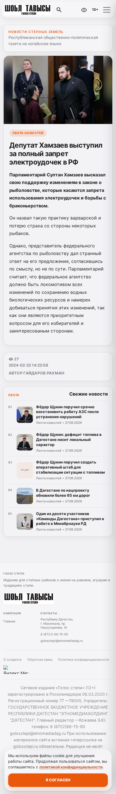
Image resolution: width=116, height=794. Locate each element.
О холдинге (12, 660)
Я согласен (58, 780)
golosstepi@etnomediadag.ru (62, 641)
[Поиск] (59, 10)
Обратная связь (39, 660)
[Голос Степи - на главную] (27, 10)
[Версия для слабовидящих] (84, 10)
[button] (106, 10)
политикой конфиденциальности (70, 767)
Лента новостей (28, 133)
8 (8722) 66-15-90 (54, 634)
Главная (9, 621)
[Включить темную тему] (71, 10)
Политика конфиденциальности (83, 660)
